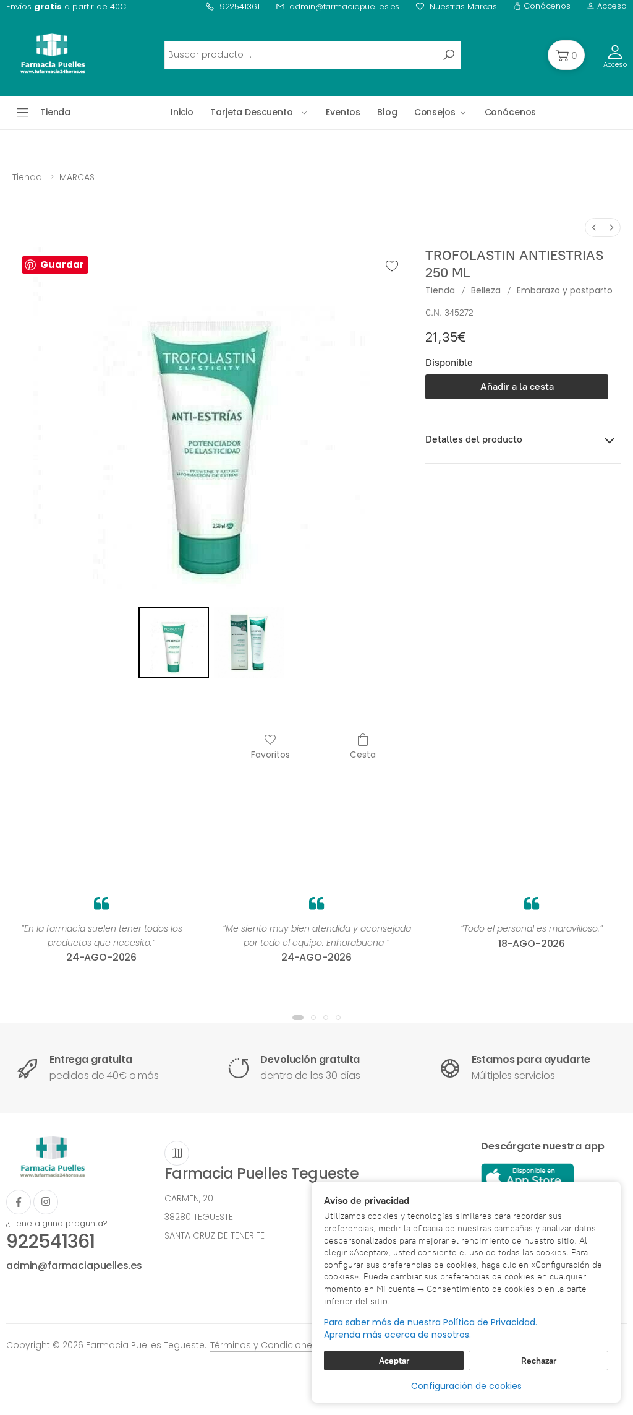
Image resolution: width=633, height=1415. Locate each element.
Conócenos (546, 6)
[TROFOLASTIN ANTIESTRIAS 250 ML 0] (173, 642)
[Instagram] (45, 1202)
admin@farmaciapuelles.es (344, 6)
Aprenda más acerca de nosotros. (397, 1335)
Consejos (435, 112)
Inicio (182, 112)
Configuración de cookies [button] (466, 1386)
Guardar (62, 264)
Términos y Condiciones (263, 1345)
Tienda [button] (55, 112)
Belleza (486, 290)
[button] (566, 55)
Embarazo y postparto (565, 290)
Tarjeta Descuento (251, 112)
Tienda (27, 177)
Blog (387, 112)
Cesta (363, 754)
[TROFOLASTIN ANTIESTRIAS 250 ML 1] (249, 642)
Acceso (611, 6)
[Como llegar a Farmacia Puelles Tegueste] (176, 1153)
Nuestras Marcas (463, 6)
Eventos (343, 112)
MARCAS (77, 177)
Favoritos (270, 754)
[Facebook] (18, 1202)
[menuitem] (594, 227)
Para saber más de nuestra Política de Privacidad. (430, 1322)
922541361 (239, 6)
